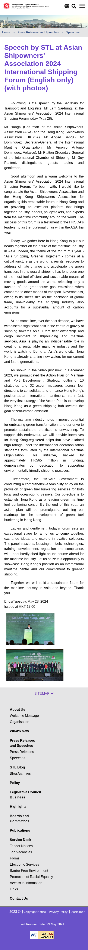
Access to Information (26, 883)
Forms (14, 858)
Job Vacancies (21, 852)
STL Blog (17, 767)
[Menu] (82, 6)
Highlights (18, 806)
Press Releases (22, 752)
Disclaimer (77, 911)
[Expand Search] (73, 7)
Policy (15, 783)
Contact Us (19, 898)
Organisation (19, 722)
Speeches (73, 32)
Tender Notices (21, 846)
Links (14, 889)
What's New (19, 731)
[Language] (66, 7)
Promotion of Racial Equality (31, 877)
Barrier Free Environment (29, 870)
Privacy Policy (58, 911)
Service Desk (20, 840)
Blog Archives (20, 773)
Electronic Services (24, 864)
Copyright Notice (34, 911)
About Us (17, 709)
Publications (20, 830)
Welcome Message (24, 715)
